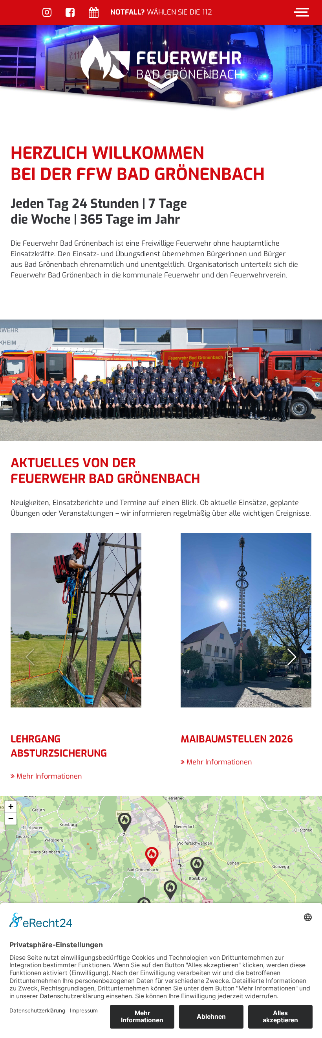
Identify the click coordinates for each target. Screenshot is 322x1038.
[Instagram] (47, 13)
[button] (292, 657)
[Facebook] (70, 13)
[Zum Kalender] (94, 13)
